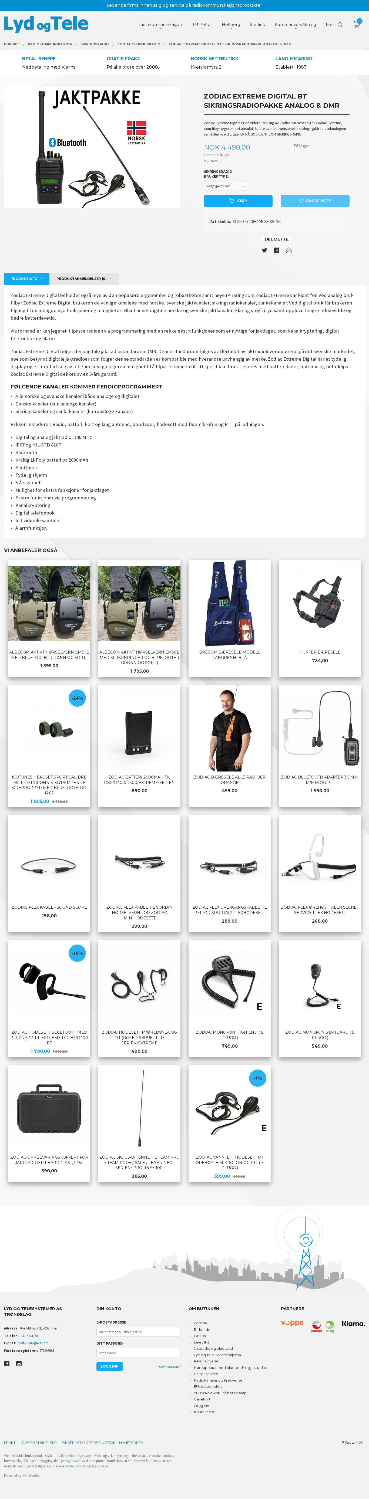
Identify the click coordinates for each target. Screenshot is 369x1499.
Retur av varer (206, 1361)
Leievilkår (202, 1342)
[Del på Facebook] (276, 251)
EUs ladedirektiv (208, 1386)
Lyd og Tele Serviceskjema (217, 1355)
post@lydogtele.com (33, 1343)
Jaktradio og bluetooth (214, 1348)
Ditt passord (109, 1343)
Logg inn (201, 1405)
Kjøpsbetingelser (39, 1442)
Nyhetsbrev (131, 1442)
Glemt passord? (169, 1367)
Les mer (52, 1466)
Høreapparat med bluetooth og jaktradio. (230, 1367)
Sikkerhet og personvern (88, 1442)
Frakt (9, 1442)
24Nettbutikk (31, 1475)
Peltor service (206, 1374)
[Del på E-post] (289, 251)
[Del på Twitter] (264, 251)
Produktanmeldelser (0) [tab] (81, 279)
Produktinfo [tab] (24, 279)
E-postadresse (111, 1322)
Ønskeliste (317, 200)
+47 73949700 (29, 1336)
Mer (330, 24)
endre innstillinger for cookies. (87, 1466)
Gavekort (202, 1399)
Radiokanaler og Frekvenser (219, 1380)
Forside (200, 1323)
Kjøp (241, 200)
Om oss (200, 1336)
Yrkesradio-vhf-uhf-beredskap (220, 1393)
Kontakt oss (204, 1412)
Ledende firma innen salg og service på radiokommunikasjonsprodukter (184, 5)
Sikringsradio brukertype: (218, 174)
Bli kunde (202, 1329)
